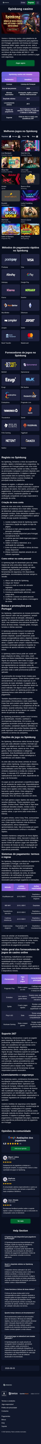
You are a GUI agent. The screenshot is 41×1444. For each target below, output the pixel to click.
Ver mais (20, 1221)
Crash (24, 136)
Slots (33, 136)
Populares (5, 136)
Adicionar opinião (21, 1148)
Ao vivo (14, 136)
